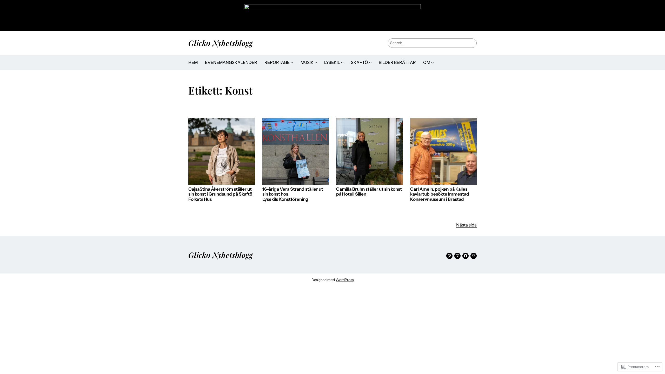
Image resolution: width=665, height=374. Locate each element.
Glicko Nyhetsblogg (220, 43)
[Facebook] (465, 256)
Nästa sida (466, 225)
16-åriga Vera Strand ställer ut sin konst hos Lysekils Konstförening (292, 194)
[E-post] (473, 256)
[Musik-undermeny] (316, 62)
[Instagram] (457, 256)
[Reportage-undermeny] (292, 62)
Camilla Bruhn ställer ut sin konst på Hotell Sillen (369, 192)
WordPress (345, 280)
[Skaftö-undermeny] (370, 62)
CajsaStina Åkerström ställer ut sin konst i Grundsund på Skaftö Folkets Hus (220, 194)
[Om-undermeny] (432, 62)
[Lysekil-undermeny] (342, 62)
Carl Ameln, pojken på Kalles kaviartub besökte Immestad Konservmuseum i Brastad (439, 194)
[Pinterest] (449, 256)
